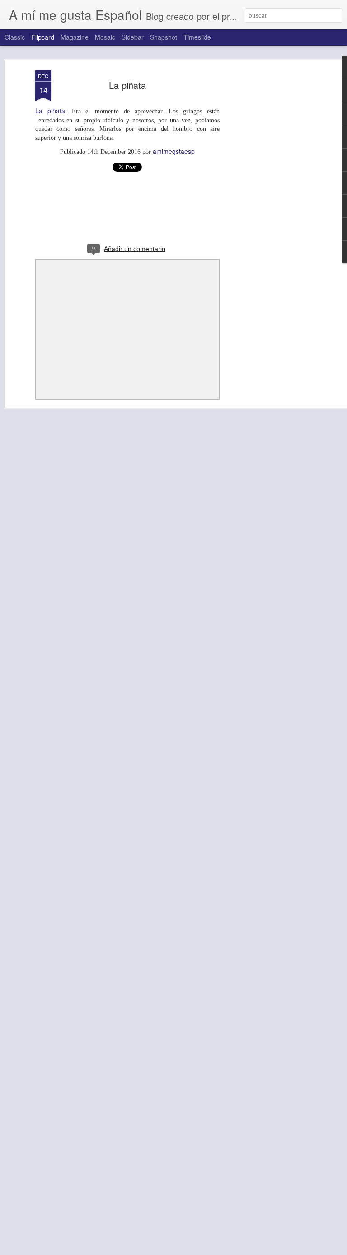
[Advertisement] (269, 212)
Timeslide (197, 37)
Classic (15, 37)
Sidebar (133, 37)
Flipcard (42, 37)
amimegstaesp (174, 151)
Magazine (75, 37)
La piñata (127, 85)
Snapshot (163, 37)
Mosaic (105, 37)
